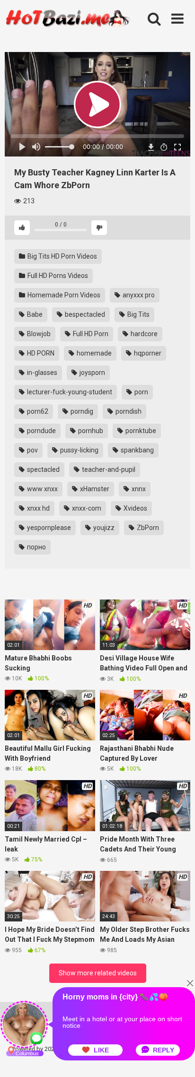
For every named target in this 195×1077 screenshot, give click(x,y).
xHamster (94, 489)
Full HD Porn (89, 334)
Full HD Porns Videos (57, 275)
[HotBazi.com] (68, 30)
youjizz (103, 527)
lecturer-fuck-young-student (69, 392)
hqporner (147, 353)
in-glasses (41, 372)
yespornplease (48, 527)
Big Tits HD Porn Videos (61, 256)
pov (32, 450)
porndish (128, 411)
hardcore (143, 334)
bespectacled (84, 314)
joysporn (91, 372)
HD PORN (40, 353)
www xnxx (42, 489)
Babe (34, 314)
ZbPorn (147, 527)
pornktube (140, 430)
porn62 (37, 411)
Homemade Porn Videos (63, 295)
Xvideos (134, 508)
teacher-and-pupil (107, 469)
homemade (93, 353)
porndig (81, 411)
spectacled (43, 469)
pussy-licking (78, 450)
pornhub (90, 430)
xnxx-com (86, 508)
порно (36, 547)
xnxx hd (38, 508)
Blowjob (38, 334)
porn (140, 392)
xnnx (138, 489)
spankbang (136, 450)
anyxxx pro (138, 295)
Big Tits (138, 314)
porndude (41, 430)
